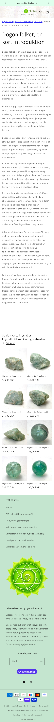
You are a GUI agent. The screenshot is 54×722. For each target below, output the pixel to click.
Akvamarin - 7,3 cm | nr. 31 (12, 448)
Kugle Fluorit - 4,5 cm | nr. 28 (38, 483)
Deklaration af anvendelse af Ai (20, 546)
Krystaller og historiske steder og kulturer (22, 21)
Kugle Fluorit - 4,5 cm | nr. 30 (38, 448)
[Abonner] (41, 661)
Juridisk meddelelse (35, 715)
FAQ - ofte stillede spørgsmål (19, 514)
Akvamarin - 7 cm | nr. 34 (37, 376)
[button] (6, 12)
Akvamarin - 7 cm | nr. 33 (11, 412)
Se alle (10, 343)
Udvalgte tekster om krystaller (20, 540)
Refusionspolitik (43, 706)
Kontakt (9, 507)
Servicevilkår (44, 710)
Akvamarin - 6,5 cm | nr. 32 (37, 412)
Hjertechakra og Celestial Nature (22, 706)
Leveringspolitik (19, 715)
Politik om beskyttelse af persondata (22, 710)
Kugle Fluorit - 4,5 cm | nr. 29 (13, 483)
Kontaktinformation (28, 719)
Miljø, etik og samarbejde (17, 520)
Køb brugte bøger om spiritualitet (21, 527)
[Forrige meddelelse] (5, 3)
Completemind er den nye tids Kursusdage (26, 533)
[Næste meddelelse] (49, 3)
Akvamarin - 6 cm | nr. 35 (11, 376)
